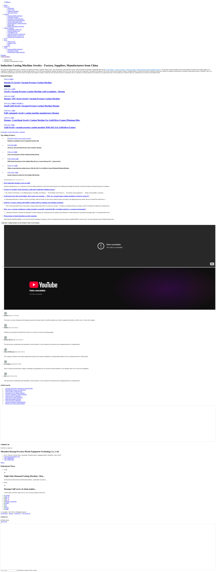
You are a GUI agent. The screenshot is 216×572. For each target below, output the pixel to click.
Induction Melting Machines (14, 16)
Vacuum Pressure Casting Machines (16, 23)
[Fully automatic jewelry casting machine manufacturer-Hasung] (9, 110)
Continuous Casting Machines (15, 19)
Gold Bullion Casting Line (14, 29)
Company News (11, 43)
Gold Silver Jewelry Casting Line (16, 34)
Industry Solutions (9, 28)
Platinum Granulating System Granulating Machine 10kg (23, 140)
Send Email (4, 521)
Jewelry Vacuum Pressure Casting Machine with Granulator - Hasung (34, 91)
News (5, 40)
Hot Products (4, 513)
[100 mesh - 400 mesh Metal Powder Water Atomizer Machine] (12, 145)
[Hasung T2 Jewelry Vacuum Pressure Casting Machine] (9, 79)
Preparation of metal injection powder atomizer (20, 216)
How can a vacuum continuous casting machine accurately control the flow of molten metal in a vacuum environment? (45, 209)
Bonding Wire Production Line (15, 37)
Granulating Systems (12, 17)
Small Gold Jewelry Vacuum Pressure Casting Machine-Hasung (31, 106)
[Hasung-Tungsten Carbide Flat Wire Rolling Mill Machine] (12, 172)
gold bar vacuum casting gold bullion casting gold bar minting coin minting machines (33, 202)
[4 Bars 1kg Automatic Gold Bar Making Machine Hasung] (12, 152)
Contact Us (7, 46)
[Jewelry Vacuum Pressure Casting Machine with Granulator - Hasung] (9, 89)
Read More (7, 86)
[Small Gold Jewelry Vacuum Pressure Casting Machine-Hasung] (13, 103)
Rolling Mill (10, 25)
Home (5, 5)
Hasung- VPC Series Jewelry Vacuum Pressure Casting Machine (32, 99)
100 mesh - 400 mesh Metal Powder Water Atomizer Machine (24, 147)
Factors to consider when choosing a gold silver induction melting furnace (29, 189)
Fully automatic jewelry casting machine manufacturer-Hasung (31, 113)
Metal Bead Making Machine (13, 399)
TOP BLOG (17, 513)
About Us (6, 6)
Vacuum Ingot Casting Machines (16, 20)
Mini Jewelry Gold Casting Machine (15, 403)
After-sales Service (12, 13)
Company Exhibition (13, 11)
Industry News (11, 41)
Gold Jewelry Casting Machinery (14, 397)
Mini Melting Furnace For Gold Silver (15, 390)
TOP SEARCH (26, 513)
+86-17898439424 (9, 458)
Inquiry (3, 462)
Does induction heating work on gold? (17, 183)
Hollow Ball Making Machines (15, 26)
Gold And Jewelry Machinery (13, 396)
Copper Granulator (120, 69)
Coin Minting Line (12, 32)
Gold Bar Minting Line (13, 31)
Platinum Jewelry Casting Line (15, 35)
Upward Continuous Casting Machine (15, 402)
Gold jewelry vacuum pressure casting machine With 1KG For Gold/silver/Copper (40, 127)
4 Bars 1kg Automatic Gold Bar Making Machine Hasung (23, 154)
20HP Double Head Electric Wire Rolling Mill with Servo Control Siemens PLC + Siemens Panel (33, 161)
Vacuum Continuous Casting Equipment (16, 394)
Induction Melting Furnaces (153, 69)
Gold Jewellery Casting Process (13, 391)
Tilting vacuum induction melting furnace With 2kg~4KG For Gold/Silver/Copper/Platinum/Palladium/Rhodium (38, 168)
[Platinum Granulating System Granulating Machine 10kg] (19, 138)
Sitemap (11, 513)
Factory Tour (10, 9)
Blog (8, 44)
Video (5, 47)
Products (6, 14)
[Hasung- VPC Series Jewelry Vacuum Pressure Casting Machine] (9, 96)
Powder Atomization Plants (14, 22)
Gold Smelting (110, 69)
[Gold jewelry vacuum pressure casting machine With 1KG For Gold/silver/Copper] (9, 125)
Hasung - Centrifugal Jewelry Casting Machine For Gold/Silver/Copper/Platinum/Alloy (42, 120)
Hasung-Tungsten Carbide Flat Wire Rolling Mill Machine (23, 175)
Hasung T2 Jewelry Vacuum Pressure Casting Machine (28, 82)
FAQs (5, 38)
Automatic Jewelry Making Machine (15, 393)
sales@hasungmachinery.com (12, 456)
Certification (10, 8)
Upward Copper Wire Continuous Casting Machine (19, 388)
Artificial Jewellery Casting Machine (135, 69)
